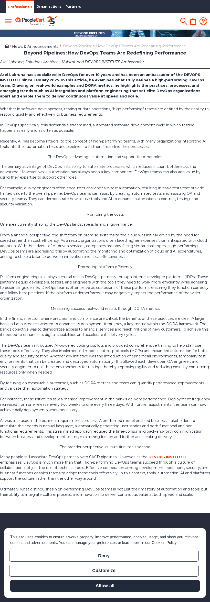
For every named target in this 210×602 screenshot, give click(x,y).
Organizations (48, 6)
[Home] (8, 46)
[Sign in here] (203, 21)
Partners (73, 6)
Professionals (20, 7)
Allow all (105, 585)
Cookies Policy (164, 542)
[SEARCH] (183, 21)
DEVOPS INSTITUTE (168, 457)
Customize (104, 570)
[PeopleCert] (36, 21)
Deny (103, 555)
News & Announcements (36, 46)
